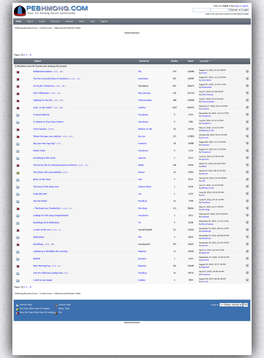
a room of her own (42, 230)
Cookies (141, 280)
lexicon (141, 172)
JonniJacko (143, 79)
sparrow (142, 158)
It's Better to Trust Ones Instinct (48, 122)
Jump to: (215, 305)
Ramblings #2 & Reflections (46, 223)
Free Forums (138, 349)
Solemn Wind (144, 187)
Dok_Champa (144, 93)
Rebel (141, 165)
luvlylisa (142, 108)
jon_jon (141, 136)
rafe (140, 179)
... (29, 55)
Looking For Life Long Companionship (50, 215)
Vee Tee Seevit (40, 201)
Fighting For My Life (42, 100)
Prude (204, 73)
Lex (139, 194)
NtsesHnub (206, 231)
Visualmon (143, 115)
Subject (37, 61)
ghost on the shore (42, 179)
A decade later (40, 194)
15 (58, 93)
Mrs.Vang (142, 208)
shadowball (207, 87)
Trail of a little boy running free (48, 273)
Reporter (142, 251)
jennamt (142, 259)
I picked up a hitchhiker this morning (50, 251)
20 (52, 244)
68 (61, 108)
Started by (144, 61)
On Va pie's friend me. (43, 86)
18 (61, 72)
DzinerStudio (137, 351)
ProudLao (142, 201)
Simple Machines (145, 346)
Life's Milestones (41, 93)
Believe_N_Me (145, 129)
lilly (139, 71)
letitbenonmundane (42, 71)
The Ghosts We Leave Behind (47, 172)
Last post (204, 61)
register (245, 6)
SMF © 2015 (130, 346)
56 (63, 86)
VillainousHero (145, 100)
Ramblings (38, 244)
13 (78, 79)
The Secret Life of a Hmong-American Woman (55, 165)
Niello (78, 28)
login (237, 6)
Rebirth (36, 259)
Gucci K (205, 282)
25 (61, 100)
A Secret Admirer (41, 115)
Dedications (38, 237)
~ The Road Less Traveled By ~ (47, 208)
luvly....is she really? (42, 108)
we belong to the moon (44, 158)
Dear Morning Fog (42, 266)
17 (86, 165)
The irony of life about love (46, 187)
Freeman (142, 143)
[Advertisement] (132, 43)
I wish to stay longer (42, 280)
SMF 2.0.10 (116, 346)
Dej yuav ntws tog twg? (44, 143)
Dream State (39, 151)
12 (71, 136)
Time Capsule (39, 129)
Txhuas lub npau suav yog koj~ (47, 136)
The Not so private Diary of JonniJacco (51, 79)
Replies (174, 61)
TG (139, 223)
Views (191, 61)
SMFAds (124, 349)
